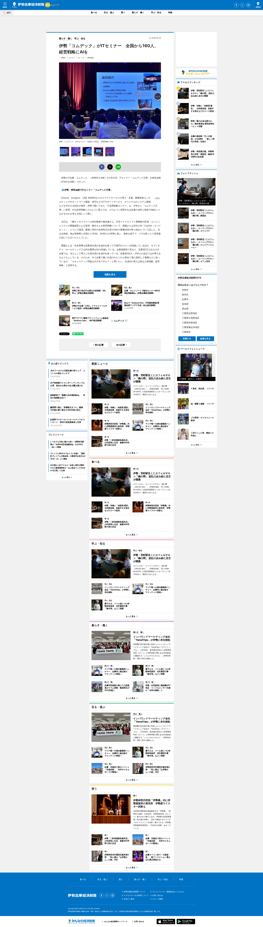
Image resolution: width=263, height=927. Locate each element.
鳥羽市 (185, 294)
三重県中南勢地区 (190, 318)
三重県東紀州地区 (190, 327)
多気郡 (185, 304)
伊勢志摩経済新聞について (134, 892)
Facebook (236, 5)
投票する (187, 338)
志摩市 (185, 299)
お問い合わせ (157, 895)
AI (79, 58)
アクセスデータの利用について (136, 895)
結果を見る (205, 338)
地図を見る (110, 274)
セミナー (72, 58)
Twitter (242, 5)
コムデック (118, 320)
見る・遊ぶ (109, 12)
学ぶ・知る (156, 12)
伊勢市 (63, 58)
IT (83, 58)
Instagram (248, 5)
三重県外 (186, 332)
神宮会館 (91, 58)
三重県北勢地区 (189, 313)
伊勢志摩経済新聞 (28, 5)
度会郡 (185, 308)
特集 (170, 12)
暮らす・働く (138, 12)
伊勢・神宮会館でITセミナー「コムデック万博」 (88, 189)
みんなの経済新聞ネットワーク (81, 921)
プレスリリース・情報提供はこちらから (168, 892)
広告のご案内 (129, 899)
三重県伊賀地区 (189, 322)
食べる (94, 12)
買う (123, 12)
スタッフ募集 (157, 899)
